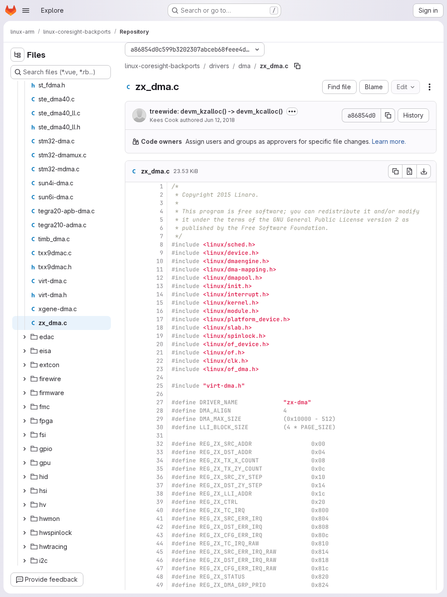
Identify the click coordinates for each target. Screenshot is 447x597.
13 (159, 286)
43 (159, 535)
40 (159, 510)
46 (159, 560)
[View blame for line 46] (133, 560)
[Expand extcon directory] (24, 365)
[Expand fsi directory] (24, 435)
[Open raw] (409, 171)
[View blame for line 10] (133, 261)
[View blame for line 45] (133, 552)
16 (159, 311)
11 (159, 269)
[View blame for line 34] (133, 460)
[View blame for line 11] (133, 269)
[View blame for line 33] (133, 452)
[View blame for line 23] (133, 369)
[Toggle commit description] (292, 111)
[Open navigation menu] (26, 10)
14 (159, 294)
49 (159, 585)
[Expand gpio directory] (24, 449)
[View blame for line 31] (133, 435)
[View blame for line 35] (133, 469)
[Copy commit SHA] (388, 115)
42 (159, 527)
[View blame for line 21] (133, 352)
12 (159, 277)
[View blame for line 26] (133, 394)
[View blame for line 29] (133, 419)
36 (159, 477)
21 (159, 352)
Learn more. (389, 141)
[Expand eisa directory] (24, 351)
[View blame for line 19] (133, 336)
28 (159, 410)
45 (159, 551)
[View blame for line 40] (133, 510)
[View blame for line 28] (133, 410)
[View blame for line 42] (133, 527)
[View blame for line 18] (133, 327)
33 (159, 452)
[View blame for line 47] (133, 568)
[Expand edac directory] (24, 337)
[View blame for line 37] (133, 485)
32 (159, 444)
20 (159, 344)
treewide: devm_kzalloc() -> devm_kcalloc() (216, 111)
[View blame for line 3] (133, 203)
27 (159, 402)
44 (159, 543)
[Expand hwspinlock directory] (24, 533)
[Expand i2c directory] (24, 560)
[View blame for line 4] (133, 211)
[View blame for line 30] (133, 427)
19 (159, 336)
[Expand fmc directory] (24, 407)
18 (159, 327)
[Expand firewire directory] (24, 379)
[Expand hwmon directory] (24, 519)
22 (159, 360)
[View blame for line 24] (133, 377)
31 (159, 435)
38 (159, 493)
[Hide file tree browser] (17, 55)
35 (159, 468)
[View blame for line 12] (133, 278)
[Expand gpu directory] (24, 463)
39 (159, 502)
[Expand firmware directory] (24, 393)
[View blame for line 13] (133, 286)
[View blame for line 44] (133, 543)
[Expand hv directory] (24, 505)
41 (159, 518)
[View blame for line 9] (133, 253)
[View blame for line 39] (133, 502)
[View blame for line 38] (133, 493)
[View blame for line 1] (133, 186)
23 (159, 369)
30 (159, 427)
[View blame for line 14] (133, 294)
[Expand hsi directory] (24, 491)
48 (159, 576)
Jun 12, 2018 (219, 120)
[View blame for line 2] (133, 195)
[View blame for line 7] (133, 236)
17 (159, 319)
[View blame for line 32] (133, 444)
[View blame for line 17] (133, 319)
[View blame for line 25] (133, 386)
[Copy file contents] (395, 171)
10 (159, 261)
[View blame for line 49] (133, 585)
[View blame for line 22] (133, 361)
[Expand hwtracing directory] (24, 546)
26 (159, 394)
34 (159, 460)
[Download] (424, 171)
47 (159, 568)
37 (159, 485)
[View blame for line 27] (133, 402)
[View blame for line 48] (133, 577)
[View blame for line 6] (133, 228)
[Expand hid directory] (24, 477)
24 (159, 377)
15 (159, 302)
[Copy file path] (297, 66)
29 (159, 419)
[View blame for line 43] (133, 535)
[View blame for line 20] (133, 344)
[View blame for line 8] (133, 244)
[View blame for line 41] (133, 518)
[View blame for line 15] (133, 302)
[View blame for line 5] (133, 219)
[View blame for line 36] (133, 477)
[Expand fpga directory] (24, 421)
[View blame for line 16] (133, 311)
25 (159, 385)
